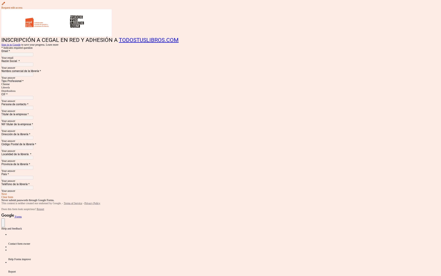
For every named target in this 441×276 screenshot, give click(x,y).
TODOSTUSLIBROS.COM (149, 40)
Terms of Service (73, 203)
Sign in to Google (11, 44)
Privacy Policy (92, 203)
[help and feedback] (3, 222)
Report (40, 209)
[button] (220, 5)
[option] (220, 84)
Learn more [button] (52, 44)
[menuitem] (224, 239)
